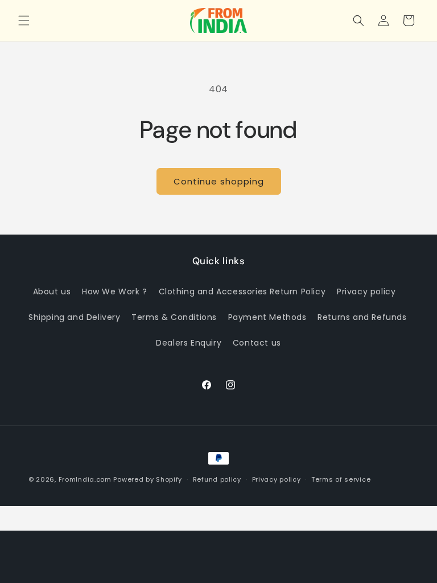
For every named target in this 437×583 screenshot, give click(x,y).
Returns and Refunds (362, 317)
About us (52, 291)
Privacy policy (366, 291)
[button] (23, 20)
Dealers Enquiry (188, 342)
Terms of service (340, 479)
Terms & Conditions (174, 317)
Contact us (257, 342)
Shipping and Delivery (74, 317)
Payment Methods (267, 317)
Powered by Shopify (147, 479)
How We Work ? (114, 291)
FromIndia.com (85, 479)
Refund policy (217, 479)
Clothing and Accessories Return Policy (242, 291)
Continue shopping (219, 181)
